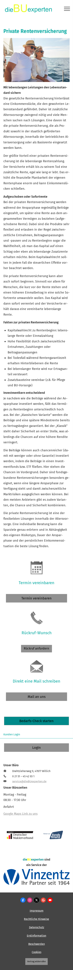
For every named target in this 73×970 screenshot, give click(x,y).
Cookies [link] (36, 952)
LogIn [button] (36, 748)
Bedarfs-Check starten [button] (36, 721)
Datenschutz (36, 927)
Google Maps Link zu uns (20, 814)
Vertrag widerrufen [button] (36, 961)
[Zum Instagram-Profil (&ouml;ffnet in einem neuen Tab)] (29, 900)
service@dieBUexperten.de (29, 781)
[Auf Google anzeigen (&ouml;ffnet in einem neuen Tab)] (43, 900)
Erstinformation (36, 935)
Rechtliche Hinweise (36, 919)
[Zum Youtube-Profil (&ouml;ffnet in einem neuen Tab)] (50, 900)
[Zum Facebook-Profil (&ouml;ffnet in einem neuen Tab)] (22, 900)
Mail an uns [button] (36, 697)
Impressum (36, 910)
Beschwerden (36, 944)
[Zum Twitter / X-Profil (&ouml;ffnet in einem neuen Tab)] (36, 900)
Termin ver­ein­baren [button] (36, 598)
